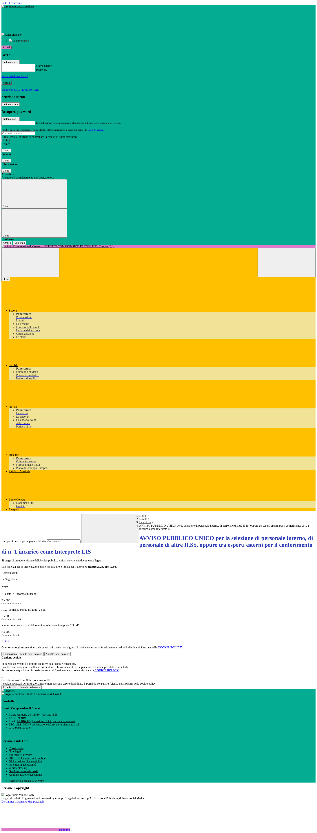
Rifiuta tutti (31, 654)
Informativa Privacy (20, 754)
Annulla (7, 242)
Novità (143, 519)
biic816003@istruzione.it (46, 721)
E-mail (40, 122)
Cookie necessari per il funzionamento (23, 680)
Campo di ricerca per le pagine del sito (23, 541)
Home (142, 515)
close (6, 279)
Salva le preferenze (30, 687)
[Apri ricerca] (287, 262)
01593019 (20, 717)
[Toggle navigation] (30, 262)
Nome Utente (44, 65)
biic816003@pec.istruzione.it (47, 724)
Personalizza (10, 654)
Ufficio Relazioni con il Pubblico (28, 758)
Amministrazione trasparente (25, 774)
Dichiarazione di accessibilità (25, 761)
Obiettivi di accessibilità (22, 764)
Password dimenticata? (14, 76)
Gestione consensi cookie (23, 771)
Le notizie (145, 522)
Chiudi (6, 150)
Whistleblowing (18, 768)
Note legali (15, 751)
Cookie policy (17, 748)
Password (41, 69)
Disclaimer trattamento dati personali (22, 801)
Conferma (19, 242)
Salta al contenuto (11, 3)
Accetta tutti (57, 654)
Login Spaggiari (96, 129)
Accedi (6, 47)
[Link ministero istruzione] (17, 6)
